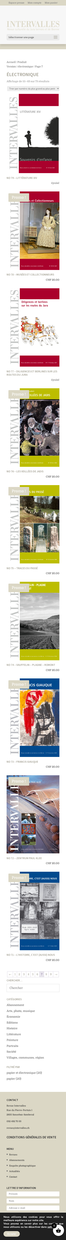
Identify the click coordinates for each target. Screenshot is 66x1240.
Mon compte (34, 3)
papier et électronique (21, 1072)
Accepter (11, 1233)
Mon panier (51, 3)
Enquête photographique (22, 1165)
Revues (13, 1154)
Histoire (12, 1028)
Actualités (14, 1171)
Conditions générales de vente (31, 1137)
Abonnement (15, 1005)
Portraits (12, 1046)
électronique (25, 66)
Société (11, 1051)
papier (11, 1078)
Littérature (14, 1034)
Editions (12, 1022)
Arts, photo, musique (21, 1011)
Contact (13, 1177)
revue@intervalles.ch (18, 1128)
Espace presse (16, 3)
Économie (13, 1016)
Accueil (11, 62)
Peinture (12, 1040)
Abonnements (16, 1160)
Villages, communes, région (25, 1057)
